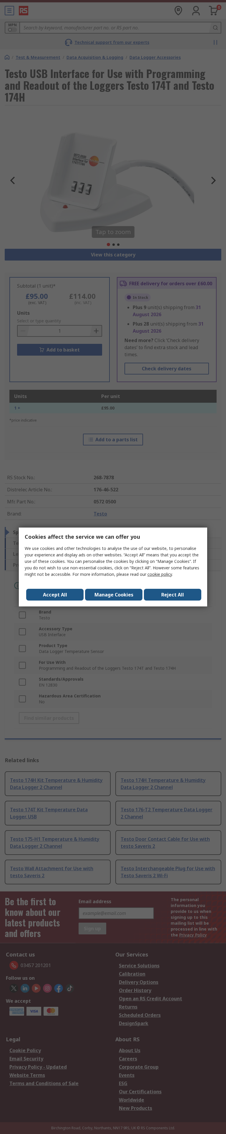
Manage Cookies (113, 594)
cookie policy (159, 574)
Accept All (55, 594)
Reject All (172, 594)
